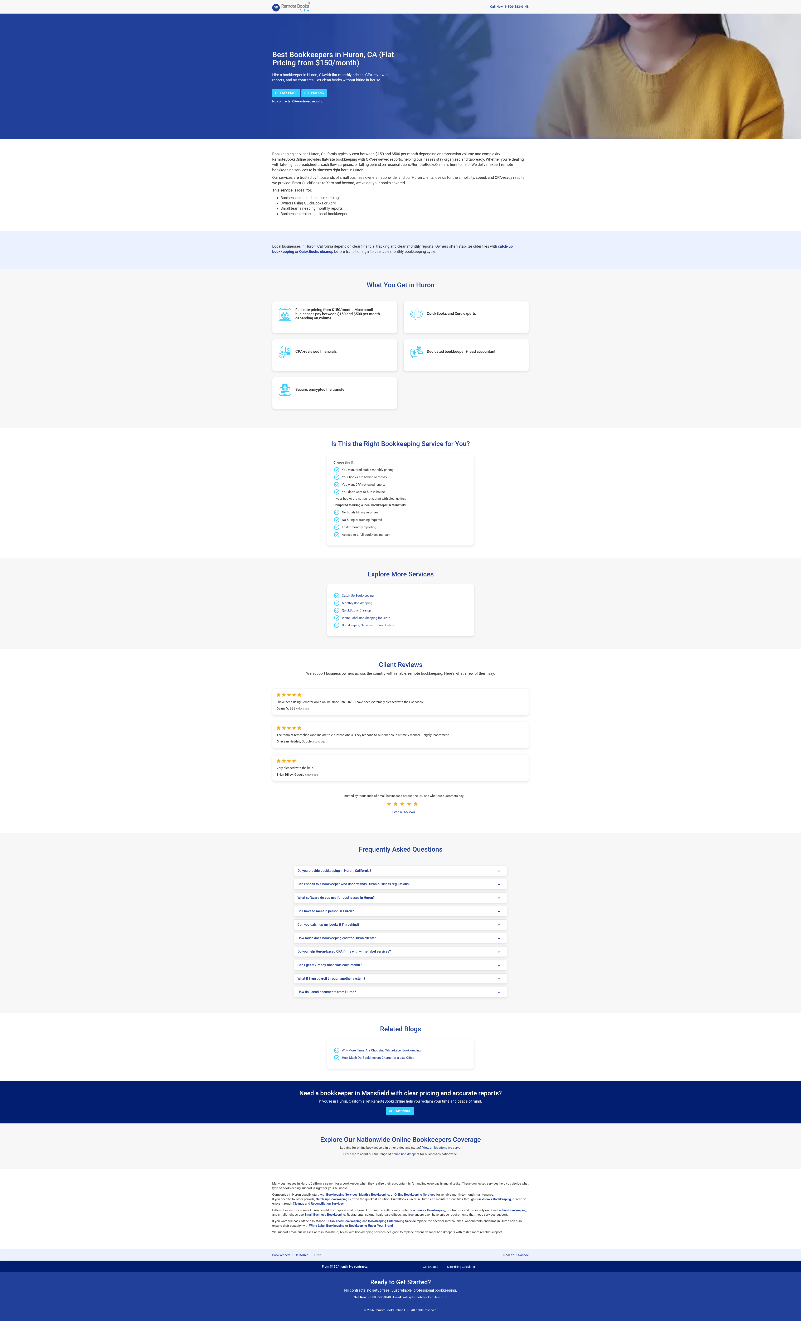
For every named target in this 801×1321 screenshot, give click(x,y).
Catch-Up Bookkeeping (358, 595)
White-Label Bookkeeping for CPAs (366, 618)
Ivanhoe (523, 1255)
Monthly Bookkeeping (357, 603)
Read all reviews (403, 812)
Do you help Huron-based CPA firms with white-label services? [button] (344, 951)
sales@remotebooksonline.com (425, 1297)
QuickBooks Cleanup (356, 610)
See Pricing (314, 93)
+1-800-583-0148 (379, 1297)
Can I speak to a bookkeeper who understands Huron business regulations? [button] (353, 884)
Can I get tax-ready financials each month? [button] (329, 965)
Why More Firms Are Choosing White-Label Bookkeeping (381, 1050)
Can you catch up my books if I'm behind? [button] (328, 924)
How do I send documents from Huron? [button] (326, 992)
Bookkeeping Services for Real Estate (368, 625)
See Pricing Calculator (461, 1266)
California (301, 1255)
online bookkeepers (405, 1154)
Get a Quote (430, 1266)
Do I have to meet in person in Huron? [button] (325, 911)
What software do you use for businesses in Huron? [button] (336, 898)
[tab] (400, 871)
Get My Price (286, 93)
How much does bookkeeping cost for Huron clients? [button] (336, 938)
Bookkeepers (281, 1255)
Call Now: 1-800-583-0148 (509, 7)
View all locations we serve (441, 1148)
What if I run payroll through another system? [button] (331, 979)
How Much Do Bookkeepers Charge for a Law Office (378, 1058)
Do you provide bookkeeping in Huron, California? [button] (334, 871)
